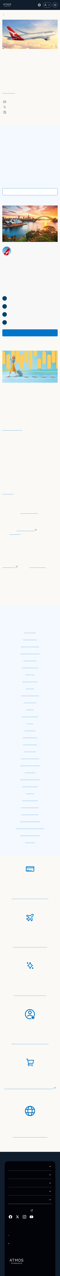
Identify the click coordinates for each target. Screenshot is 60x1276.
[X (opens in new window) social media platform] (17, 1202)
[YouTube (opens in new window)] (31, 1202)
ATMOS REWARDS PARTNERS (24, 1168)
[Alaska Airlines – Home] (7, 5)
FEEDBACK (14, 1185)
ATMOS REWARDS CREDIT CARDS (27, 1160)
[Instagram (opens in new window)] (24, 1202)
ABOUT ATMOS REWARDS (22, 1152)
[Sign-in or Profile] (47, 4)
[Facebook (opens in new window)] (10, 1202)
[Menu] (55, 5)
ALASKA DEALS (16, 1176)
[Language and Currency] (39, 4)
